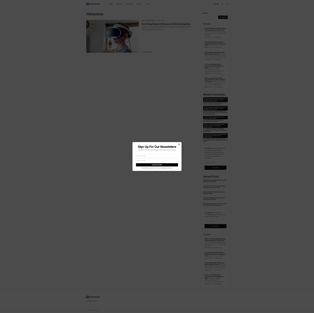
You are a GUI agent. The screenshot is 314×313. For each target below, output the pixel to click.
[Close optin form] (179, 145)
